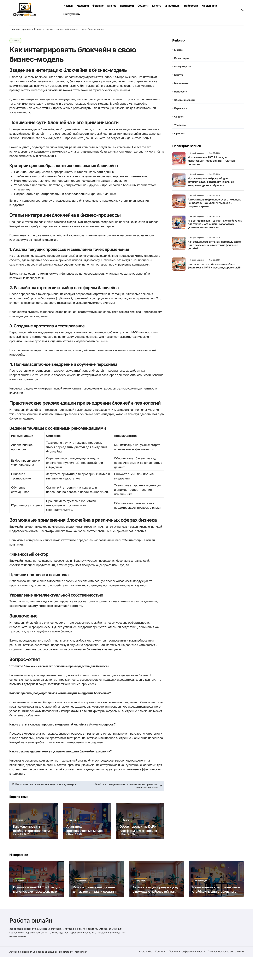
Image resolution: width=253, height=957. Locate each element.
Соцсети (142, 5)
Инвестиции (172, 5)
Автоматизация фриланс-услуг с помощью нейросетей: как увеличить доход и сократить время (214, 203)
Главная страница (21, 29)
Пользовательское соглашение (226, 951)
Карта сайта (145, 951)
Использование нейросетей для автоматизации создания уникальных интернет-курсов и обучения (211, 182)
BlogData (64, 951)
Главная (67, 5)
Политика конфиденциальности (187, 951)
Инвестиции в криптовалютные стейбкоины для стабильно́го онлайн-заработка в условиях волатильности (215, 224)
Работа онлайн (30, 920)
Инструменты (71, 14)
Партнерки (127, 5)
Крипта (156, 5)
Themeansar (80, 951)
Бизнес (111, 5)
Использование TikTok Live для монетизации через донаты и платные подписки (212, 161)
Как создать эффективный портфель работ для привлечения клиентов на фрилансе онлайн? (214, 245)
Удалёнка (82, 5)
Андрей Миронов (197, 153)
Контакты (160, 951)
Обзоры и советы (184, 99)
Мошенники (209, 5)
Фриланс (98, 5)
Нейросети (191, 5)
